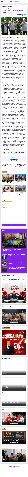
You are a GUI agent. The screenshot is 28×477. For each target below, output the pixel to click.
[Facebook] (11, 160)
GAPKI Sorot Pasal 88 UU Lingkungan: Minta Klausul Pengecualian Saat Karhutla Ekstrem (7, 182)
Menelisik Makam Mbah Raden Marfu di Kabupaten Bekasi (11, 250)
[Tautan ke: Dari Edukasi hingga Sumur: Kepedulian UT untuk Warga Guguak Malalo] (14, 455)
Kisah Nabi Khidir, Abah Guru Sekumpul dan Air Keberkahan (16, 255)
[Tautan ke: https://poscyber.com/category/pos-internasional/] (25, 307)
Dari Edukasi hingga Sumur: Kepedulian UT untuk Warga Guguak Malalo (13, 458)
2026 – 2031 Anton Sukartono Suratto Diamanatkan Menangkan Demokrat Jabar (20, 182)
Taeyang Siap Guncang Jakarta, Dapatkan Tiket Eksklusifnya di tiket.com (16, 268)
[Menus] (2, 1)
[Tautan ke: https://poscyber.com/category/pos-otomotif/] (25, 359)
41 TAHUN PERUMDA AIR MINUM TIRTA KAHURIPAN (14, 153)
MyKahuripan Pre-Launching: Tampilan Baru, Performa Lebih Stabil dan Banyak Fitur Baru (7, 193)
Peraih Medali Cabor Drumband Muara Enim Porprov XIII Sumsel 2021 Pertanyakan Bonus (20, 165)
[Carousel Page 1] (11, 322)
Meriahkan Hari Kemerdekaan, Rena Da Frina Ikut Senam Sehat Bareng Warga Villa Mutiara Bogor (14, 421)
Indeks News (18, 475)
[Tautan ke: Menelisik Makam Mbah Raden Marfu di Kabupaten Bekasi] (14, 240)
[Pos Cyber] (14, 1)
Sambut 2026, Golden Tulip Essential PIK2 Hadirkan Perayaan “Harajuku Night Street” (17, 261)
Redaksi (2, 475)
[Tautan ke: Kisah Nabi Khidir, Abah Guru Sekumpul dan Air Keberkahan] (4, 256)
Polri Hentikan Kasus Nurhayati (6, 164)
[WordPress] (16, 160)
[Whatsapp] (25, 15)
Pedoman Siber (11, 475)
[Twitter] (14, 160)
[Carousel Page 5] (17, 322)
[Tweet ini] (20, 15)
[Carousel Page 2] (12, 322)
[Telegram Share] (22, 15)
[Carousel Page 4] (15, 322)
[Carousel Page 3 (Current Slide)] (14, 322)
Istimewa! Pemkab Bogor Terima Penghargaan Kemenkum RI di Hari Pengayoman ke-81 (20, 193)
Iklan (6, 475)
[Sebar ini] (18, 15)
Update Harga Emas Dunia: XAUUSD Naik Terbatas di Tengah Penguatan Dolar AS (13, 320)
